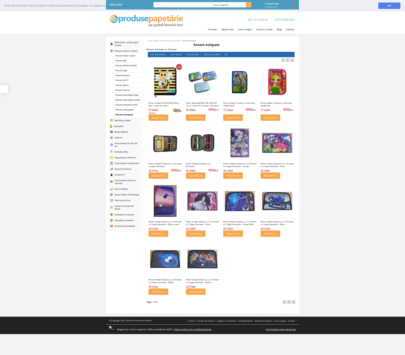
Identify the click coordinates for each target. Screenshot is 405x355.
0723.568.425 (284, 19)
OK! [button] (389, 5)
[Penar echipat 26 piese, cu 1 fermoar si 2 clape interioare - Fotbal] (165, 259)
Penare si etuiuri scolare (171, 40)
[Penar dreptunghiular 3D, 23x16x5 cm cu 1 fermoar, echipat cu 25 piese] (202, 82)
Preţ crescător (192, 54)
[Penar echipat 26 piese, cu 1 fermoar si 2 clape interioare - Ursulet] (240, 143)
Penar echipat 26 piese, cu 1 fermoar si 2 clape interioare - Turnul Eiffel (239, 223)
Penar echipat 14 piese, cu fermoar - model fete (277, 104)
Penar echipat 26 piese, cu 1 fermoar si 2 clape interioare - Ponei (277, 165)
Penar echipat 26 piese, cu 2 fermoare (198, 165)
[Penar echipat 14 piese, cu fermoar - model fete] (277, 82)
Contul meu (272, 3)
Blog (279, 29)
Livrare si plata (264, 29)
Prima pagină (153, 40)
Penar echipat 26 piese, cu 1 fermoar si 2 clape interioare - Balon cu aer (165, 223)
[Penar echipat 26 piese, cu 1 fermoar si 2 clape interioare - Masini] (202, 259)
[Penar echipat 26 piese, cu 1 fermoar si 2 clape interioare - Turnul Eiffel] (240, 201)
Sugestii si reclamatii (226, 321)
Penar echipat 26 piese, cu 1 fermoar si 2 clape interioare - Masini (202, 281)
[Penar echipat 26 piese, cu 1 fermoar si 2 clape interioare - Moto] (277, 201)
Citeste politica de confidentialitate (192, 329)
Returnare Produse (263, 321)
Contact (290, 29)
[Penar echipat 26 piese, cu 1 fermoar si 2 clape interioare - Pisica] (202, 201)
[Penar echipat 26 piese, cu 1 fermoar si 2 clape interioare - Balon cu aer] (165, 201)
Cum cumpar (245, 29)
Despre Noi (227, 29)
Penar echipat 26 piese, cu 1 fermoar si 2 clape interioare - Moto (277, 223)
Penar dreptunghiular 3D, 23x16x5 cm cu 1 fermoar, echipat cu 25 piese (202, 104)
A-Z (226, 54)
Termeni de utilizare (206, 321)
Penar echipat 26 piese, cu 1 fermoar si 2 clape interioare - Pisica (202, 223)
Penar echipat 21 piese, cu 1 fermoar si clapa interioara (165, 165)
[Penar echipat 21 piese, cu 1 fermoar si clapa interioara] (165, 143)
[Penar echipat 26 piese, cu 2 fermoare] (202, 143)
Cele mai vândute (158, 54)
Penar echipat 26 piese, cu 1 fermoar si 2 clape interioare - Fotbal (165, 281)
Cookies (291, 321)
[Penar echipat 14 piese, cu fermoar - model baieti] (240, 82)
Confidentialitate (245, 321)
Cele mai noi (176, 54)
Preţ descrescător (212, 54)
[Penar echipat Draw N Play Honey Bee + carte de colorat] (165, 82)
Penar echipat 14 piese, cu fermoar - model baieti (239, 104)
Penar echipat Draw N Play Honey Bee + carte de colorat (164, 104)
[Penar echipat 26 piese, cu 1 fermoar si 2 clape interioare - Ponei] (277, 143)
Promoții (212, 29)
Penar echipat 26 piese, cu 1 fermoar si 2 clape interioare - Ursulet (239, 165)
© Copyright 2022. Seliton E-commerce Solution (130, 320)
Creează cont (271, 7)
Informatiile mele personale (281, 329)
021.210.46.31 (258, 19)
